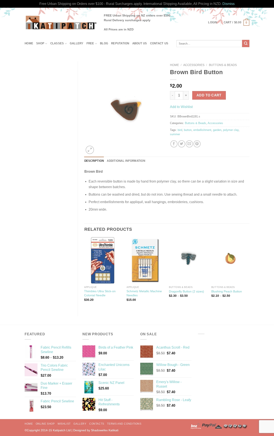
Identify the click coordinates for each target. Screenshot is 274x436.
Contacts (96, 423)
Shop (40, 43)
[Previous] (84, 273)
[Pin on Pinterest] (197, 143)
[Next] (249, 273)
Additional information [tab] (126, 160)
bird (180, 130)
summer (175, 134)
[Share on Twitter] (181, 143)
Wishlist (64, 423)
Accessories (193, 65)
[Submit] (245, 43)
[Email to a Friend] (189, 143)
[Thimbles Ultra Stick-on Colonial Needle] (103, 260)
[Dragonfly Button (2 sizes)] (188, 260)
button (188, 130)
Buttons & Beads (223, 65)
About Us (139, 43)
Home (29, 43)
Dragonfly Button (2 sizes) (186, 291)
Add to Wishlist (181, 107)
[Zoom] (90, 150)
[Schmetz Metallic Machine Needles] (146, 260)
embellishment (202, 130)
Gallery (76, 43)
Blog (104, 43)
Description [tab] (94, 160)
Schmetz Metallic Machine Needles (144, 293)
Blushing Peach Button (226, 291)
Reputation (120, 43)
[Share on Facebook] (173, 143)
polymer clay (231, 130)
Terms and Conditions (124, 423)
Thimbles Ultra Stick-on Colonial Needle (100, 293)
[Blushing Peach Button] (230, 260)
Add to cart (209, 95)
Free (90, 43)
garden (217, 130)
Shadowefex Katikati (104, 430)
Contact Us (159, 43)
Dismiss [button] (228, 4)
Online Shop (45, 423)
